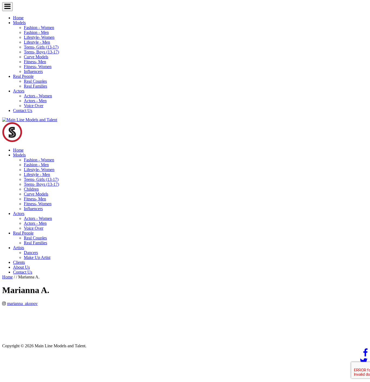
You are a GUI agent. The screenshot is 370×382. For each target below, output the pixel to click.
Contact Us (22, 110)
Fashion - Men (36, 32)
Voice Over (33, 105)
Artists (18, 247)
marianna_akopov (22, 303)
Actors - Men (35, 100)
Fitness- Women (37, 66)
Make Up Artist (37, 257)
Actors (18, 91)
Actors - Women (38, 96)
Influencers (33, 71)
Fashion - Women (39, 27)
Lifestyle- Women (39, 37)
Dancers (31, 252)
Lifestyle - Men (37, 42)
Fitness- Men (35, 61)
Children (31, 189)
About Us (21, 267)
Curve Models (36, 56)
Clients (19, 262)
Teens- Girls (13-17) (41, 47)
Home (18, 17)
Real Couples (35, 81)
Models (19, 22)
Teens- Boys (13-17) (41, 52)
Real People (23, 76)
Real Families (35, 86)
